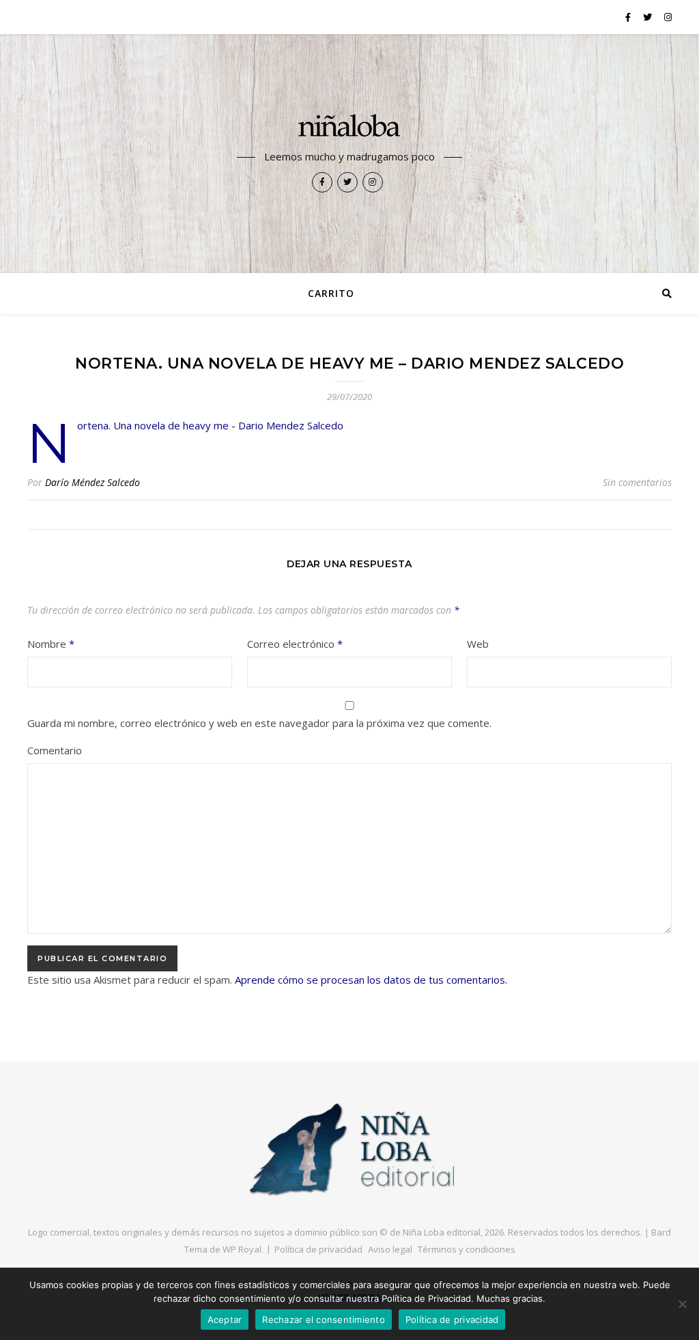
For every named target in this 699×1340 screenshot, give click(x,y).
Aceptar (225, 1319)
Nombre (50, 644)
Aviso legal (390, 1249)
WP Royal (242, 1249)
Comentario (54, 750)
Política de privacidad (318, 1249)
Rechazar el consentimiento (323, 1319)
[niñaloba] (349, 127)
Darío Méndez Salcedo (92, 482)
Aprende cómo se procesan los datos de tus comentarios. (371, 979)
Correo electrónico (295, 644)
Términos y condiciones (466, 1249)
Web (478, 644)
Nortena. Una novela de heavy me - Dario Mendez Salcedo (210, 425)
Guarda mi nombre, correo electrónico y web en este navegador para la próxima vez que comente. (259, 723)
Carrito (331, 293)
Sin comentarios (637, 482)
